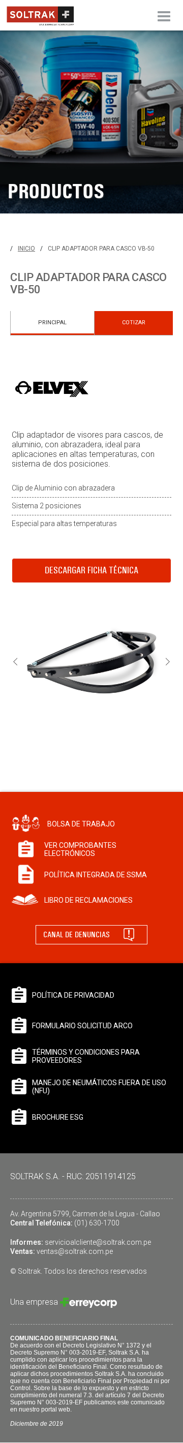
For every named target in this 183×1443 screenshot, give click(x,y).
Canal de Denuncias (76, 934)
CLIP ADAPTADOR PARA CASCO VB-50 (101, 248)
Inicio (26, 248)
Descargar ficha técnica (91, 570)
